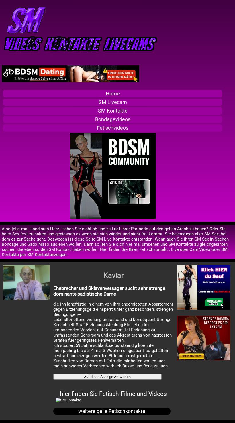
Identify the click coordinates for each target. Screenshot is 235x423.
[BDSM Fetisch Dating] (70, 81)
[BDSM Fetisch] (203, 308)
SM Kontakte (113, 111)
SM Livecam (113, 102)
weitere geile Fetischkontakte (111, 411)
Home (113, 94)
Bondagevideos (112, 119)
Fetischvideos (112, 128)
